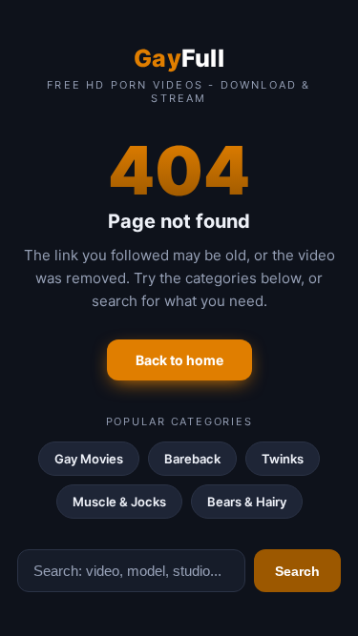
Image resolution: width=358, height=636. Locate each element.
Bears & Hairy (246, 501)
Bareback (192, 458)
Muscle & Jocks (119, 501)
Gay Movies (88, 458)
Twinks (283, 458)
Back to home (179, 360)
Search (297, 571)
